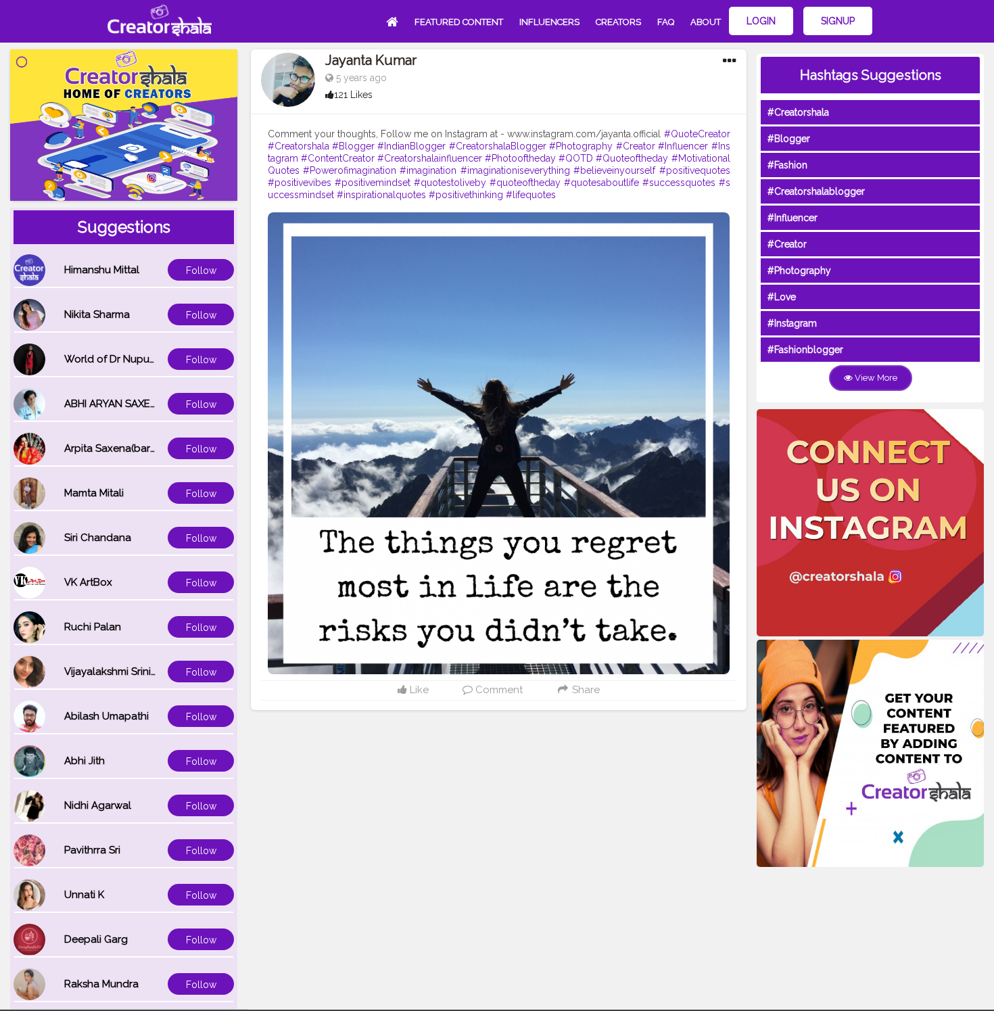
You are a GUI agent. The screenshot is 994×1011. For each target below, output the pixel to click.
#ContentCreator (338, 158)
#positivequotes (694, 170)
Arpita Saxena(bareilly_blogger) (140, 448)
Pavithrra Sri (92, 850)
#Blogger (353, 146)
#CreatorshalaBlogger (497, 146)
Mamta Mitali (94, 493)
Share (584, 690)
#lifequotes (531, 194)
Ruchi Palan (92, 627)
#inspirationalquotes (381, 194)
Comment (498, 690)
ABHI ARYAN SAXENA (114, 404)
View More (875, 378)
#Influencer (683, 146)
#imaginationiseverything (515, 170)
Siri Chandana (97, 538)
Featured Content (459, 22)
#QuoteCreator (697, 133)
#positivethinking (466, 194)
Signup (838, 21)
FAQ (665, 22)
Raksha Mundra (101, 984)
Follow (201, 270)
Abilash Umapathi (106, 716)
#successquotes (678, 182)
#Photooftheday (520, 158)
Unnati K (84, 895)
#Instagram (792, 323)
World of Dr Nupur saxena (127, 359)
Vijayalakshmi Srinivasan (121, 671)
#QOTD (576, 158)
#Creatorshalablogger (816, 191)
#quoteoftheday (525, 182)
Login (761, 21)
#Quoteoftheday (632, 158)
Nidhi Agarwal (97, 805)
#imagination (428, 170)
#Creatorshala (298, 146)
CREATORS (618, 22)
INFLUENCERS (549, 22)
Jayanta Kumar (371, 60)
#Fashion (787, 165)
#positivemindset (372, 182)
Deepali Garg (96, 939)
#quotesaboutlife (601, 182)
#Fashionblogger (805, 349)
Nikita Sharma (97, 314)
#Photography (581, 146)
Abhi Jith (84, 761)
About (705, 22)
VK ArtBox (88, 582)
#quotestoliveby (450, 182)
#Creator (635, 146)
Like (418, 690)
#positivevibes (299, 182)
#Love (781, 296)
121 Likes (353, 94)
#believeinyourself (614, 170)
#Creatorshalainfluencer (429, 158)
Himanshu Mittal (101, 270)
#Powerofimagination (349, 170)
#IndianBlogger (411, 146)
